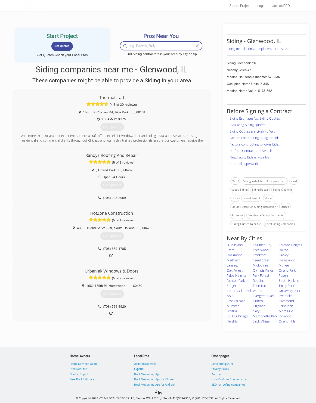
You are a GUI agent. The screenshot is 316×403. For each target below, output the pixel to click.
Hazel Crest (261, 260)
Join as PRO (281, 6)
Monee (284, 265)
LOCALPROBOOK (52, 5)
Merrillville (286, 311)
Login (261, 6)
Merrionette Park (265, 316)
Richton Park (236, 280)
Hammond (286, 301)
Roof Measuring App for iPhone (153, 379)
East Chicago (236, 301)
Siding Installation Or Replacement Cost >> (258, 48)
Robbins (258, 280)
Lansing (232, 265)
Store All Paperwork (244, 163)
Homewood (287, 260)
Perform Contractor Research (251, 151)
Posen (283, 275)
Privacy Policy (220, 369)
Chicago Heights (290, 245)
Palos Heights (236, 275)
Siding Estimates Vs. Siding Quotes (255, 118)
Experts (139, 369)
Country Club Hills (239, 290)
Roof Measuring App (147, 374)
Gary (256, 311)
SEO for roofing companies (228, 384)
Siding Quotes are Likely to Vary (252, 131)
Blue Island (235, 245)
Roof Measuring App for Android (154, 384)
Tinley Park (286, 285)
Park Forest (261, 275)
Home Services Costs (84, 364)
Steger (231, 285)
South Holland (289, 280)
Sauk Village (261, 321)
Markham (233, 260)
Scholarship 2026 (222, 364)
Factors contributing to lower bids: (254, 144)
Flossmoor (234, 255)
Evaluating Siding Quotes (247, 125)
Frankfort (259, 255)
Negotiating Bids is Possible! (250, 157)
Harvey (283, 255)
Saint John (286, 306)
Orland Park (287, 270)
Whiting (232, 311)
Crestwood (261, 250)
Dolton (283, 250)
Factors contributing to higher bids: (255, 138)
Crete (231, 250)
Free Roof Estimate (82, 379)
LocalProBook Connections (228, 379)
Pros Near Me (78, 369)
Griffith (258, 301)
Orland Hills (287, 321)
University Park (289, 290)
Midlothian (260, 265)
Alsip (230, 296)
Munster (233, 306)
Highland (259, 306)
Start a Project (240, 6)
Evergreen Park (264, 296)
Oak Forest (235, 270)
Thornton (259, 285)
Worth (257, 290)
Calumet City (262, 245)
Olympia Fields (263, 270)
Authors (216, 374)
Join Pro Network (145, 364)
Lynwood (285, 316)
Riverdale (285, 296)
